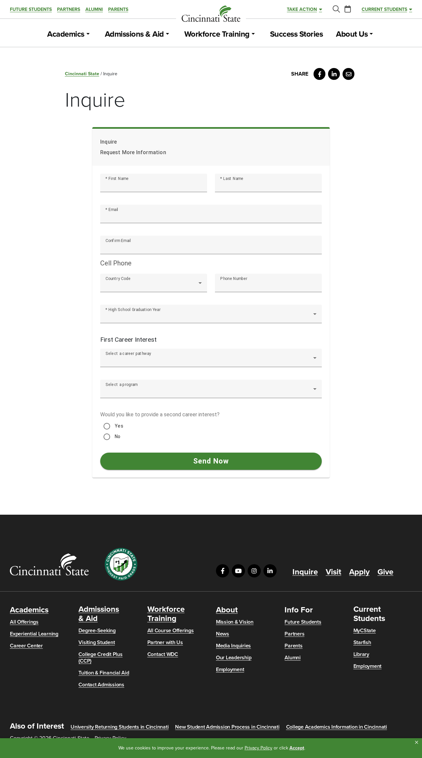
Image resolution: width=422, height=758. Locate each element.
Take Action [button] (302, 9)
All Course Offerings (170, 630)
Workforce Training (217, 34)
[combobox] (154, 286)
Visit (333, 572)
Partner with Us (165, 642)
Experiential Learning (34, 634)
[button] (416, 742)
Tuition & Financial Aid (103, 673)
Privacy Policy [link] (258, 748)
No (118, 436)
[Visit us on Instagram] (254, 570)
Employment (230, 669)
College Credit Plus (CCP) (100, 657)
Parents (118, 9)
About (227, 610)
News (222, 634)
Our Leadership (234, 657)
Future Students (31, 9)
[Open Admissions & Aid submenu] (167, 34)
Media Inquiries (233, 645)
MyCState (364, 630)
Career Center (26, 645)
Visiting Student (96, 642)
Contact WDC (162, 654)
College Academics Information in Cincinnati (336, 727)
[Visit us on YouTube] (238, 570)
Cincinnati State (82, 74)
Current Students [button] (384, 9)
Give (385, 572)
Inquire (305, 572)
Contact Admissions (101, 684)
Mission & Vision (235, 622)
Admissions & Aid (134, 34)
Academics (65, 34)
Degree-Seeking (97, 630)
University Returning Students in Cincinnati (119, 727)
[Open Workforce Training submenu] (253, 34)
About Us (352, 34)
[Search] (336, 9)
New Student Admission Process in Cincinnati (227, 727)
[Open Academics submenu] (88, 34)
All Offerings (24, 622)
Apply (359, 572)
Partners (68, 9)
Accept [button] (296, 748)
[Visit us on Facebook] (222, 570)
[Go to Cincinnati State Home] (49, 564)
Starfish (362, 642)
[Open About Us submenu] (371, 34)
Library (361, 654)
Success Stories (296, 34)
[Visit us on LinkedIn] (270, 570)
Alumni (94, 9)
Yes (119, 426)
